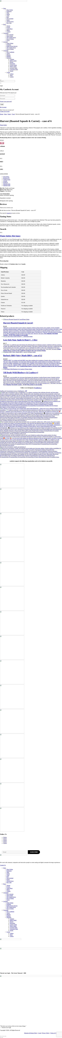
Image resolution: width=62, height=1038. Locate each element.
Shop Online (9, 10)
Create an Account (4, 111)
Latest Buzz (9, 28)
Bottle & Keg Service (11, 46)
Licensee (5, 42)
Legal (39, 1033)
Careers (12, 76)
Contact (8, 31)
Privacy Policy (45, 1033)
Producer (5, 182)
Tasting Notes (6, 179)
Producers (9, 11)
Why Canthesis (10, 52)
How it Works (10, 49)
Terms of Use (53, 1033)
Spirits (8, 14)
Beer (7, 17)
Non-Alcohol (9, 18)
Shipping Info (6, 184)
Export (11, 71)
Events (8, 27)
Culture (11, 74)
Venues (8, 26)
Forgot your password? (6, 101)
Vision (8, 53)
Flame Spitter (3, 125)
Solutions (8, 58)
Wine (7, 12)
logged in (9, 213)
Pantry (8, 20)
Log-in (2, 143)
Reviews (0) (6, 178)
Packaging (12, 63)
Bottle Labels (13, 60)
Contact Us (3, 865)
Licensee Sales (13, 68)
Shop (4, 8)
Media (8, 30)
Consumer (5, 33)
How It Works (10, 39)
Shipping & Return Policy (30, 1033)
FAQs (8, 40)
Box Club (8, 23)
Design (11, 62)
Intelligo (8, 56)
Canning (12, 59)
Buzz (4, 24)
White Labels (13, 66)
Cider (7, 15)
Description (6, 176)
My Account (3, 107)
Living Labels (13, 65)
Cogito (8, 72)
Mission (8, 55)
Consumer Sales (14, 69)
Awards (5, 181)
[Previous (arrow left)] (0, 1037)
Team (11, 75)
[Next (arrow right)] (2, 1037)
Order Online (9, 43)
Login (2, 104)
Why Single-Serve (11, 37)
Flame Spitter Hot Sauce (10, 236)
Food (13, 114)
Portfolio (8, 44)
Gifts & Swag (9, 21)
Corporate (5, 50)
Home (1, 114)
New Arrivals (9, 34)
